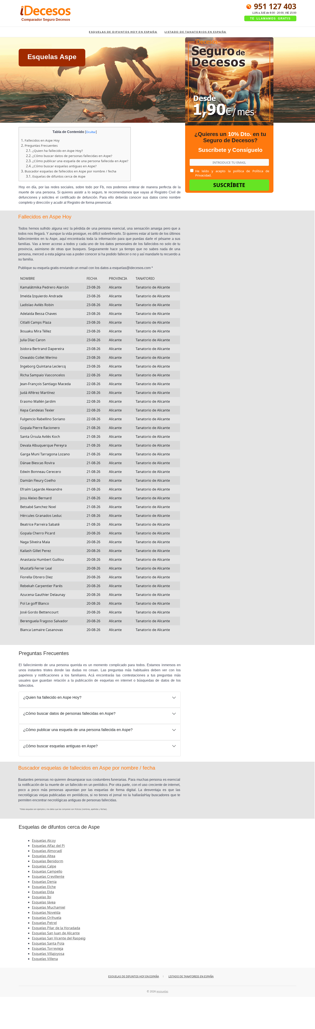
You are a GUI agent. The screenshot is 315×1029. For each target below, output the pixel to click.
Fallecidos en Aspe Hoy (40, 140)
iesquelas (162, 991)
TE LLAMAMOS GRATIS (270, 18)
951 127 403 (274, 6)
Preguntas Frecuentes (39, 145)
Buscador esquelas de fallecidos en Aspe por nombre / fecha (68, 171)
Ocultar (91, 132)
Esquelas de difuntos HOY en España (123, 31)
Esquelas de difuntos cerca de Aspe (56, 176)
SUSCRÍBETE (229, 184)
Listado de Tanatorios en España (195, 31)
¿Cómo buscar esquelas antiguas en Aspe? (61, 166)
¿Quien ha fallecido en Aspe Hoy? (54, 150)
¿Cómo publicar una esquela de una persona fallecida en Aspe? (77, 161)
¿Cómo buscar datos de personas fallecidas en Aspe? (69, 156)
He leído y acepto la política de (232, 173)
